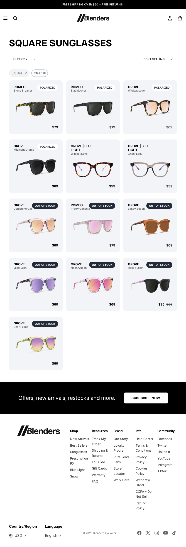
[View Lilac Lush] (36, 285)
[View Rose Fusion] (150, 285)
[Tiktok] (174, 533)
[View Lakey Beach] (150, 226)
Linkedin (163, 452)
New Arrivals (79, 439)
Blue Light (77, 470)
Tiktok (162, 471)
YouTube (163, 458)
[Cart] (180, 18)
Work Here (121, 480)
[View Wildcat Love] (150, 108)
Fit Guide (98, 462)
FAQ (95, 481)
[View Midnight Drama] (36, 167)
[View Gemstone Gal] (36, 226)
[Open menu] (5, 18)
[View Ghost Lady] (150, 169)
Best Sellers (78, 445)
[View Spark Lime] (36, 344)
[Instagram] (156, 533)
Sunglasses (78, 452)
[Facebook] (139, 533)
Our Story (121, 439)
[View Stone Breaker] (36, 108)
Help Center (144, 439)
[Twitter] (148, 533)
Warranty (98, 475)
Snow (74, 476)
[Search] (15, 18)
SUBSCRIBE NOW (146, 398)
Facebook (164, 439)
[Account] (170, 18)
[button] (158, 59)
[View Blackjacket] (93, 108)
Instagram (164, 465)
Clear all (40, 73)
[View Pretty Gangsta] (93, 226)
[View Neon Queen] (93, 285)
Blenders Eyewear (104, 533)
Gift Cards (99, 468)
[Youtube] (165, 533)
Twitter (162, 445)
